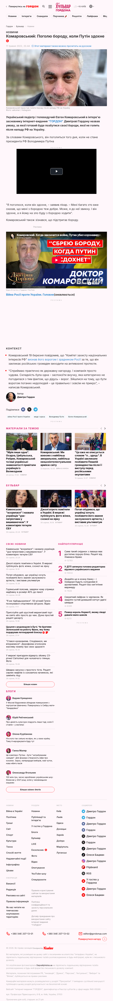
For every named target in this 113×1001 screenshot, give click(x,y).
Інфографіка (12, 864)
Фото (34, 855)
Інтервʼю (27, 16)
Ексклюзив (37, 850)
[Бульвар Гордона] (63, 6)
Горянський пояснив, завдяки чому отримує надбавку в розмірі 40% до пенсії (30, 590)
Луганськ (62, 852)
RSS (88, 873)
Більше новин (30, 684)
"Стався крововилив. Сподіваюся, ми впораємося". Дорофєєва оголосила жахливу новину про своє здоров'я (26, 644)
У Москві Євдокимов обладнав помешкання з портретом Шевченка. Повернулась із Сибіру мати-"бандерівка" (30, 705)
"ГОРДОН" (55, 121)
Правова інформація (17, 901)
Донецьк (61, 829)
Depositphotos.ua (44, 965)
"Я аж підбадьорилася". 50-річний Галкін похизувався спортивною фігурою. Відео (28, 602)
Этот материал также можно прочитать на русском (62, 46)
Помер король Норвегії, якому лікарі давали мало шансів (85, 613)
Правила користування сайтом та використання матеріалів (43, 893)
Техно (9, 846)
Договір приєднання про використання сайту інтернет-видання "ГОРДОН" (43, 920)
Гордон (9, 26)
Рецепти (77, 16)
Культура (11, 840)
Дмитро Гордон (96, 811)
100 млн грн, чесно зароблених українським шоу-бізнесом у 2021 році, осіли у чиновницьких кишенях (29, 780)
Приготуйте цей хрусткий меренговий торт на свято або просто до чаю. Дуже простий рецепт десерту (29, 615)
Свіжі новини (16, 544)
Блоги (11, 691)
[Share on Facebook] (23, 409)
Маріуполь (62, 846)
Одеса (60, 823)
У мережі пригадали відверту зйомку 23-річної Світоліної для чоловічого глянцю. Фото (28, 658)
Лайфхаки (92, 16)
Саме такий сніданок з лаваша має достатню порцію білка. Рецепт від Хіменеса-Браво (83, 554)
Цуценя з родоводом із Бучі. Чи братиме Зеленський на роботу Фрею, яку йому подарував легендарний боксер (29, 629)
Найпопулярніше (70, 544)
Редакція (11, 889)
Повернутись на (17, 6)
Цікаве (9, 870)
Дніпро (60, 840)
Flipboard (92, 867)
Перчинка (59, 16)
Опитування (38, 867)
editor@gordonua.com (95, 933)
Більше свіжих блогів (30, 789)
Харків (60, 834)
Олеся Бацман (95, 854)
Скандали (42, 16)
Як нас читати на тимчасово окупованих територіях (15, 912)
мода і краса (39, 417)
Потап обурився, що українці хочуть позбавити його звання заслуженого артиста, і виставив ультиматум (89, 516)
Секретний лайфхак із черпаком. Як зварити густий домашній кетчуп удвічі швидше (85, 600)
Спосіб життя (13, 852)
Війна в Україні (62, 468)
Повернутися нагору (89, 939)
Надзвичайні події (16, 858)
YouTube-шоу (38, 873)
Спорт (9, 834)
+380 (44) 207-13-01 (22, 933)
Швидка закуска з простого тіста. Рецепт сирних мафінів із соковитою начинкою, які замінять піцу (29, 672)
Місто (59, 805)
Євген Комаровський (77, 417)
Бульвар (20, 26)
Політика (11, 817)
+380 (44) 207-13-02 (58, 933)
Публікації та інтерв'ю (38, 819)
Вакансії (10, 883)
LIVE (33, 844)
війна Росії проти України (19, 417)
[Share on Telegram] (35, 409)
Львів (59, 817)
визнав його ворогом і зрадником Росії (54, 359)
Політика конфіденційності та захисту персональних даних (42, 906)
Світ (8, 829)
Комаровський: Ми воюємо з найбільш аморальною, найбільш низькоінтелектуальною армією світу (56, 458)
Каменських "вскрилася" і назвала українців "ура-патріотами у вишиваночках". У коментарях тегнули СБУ (20, 519)
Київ (59, 811)
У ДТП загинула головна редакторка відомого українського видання (84, 568)
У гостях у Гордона (41, 826)
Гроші (9, 823)
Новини (12, 16)
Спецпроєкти (38, 879)
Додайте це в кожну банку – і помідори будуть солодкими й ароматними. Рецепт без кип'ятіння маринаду (83, 583)
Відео (34, 861)
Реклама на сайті (15, 895)
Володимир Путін (56, 417)
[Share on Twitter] (29, 409)
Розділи (35, 805)
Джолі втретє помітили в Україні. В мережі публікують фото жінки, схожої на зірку (29, 564)
